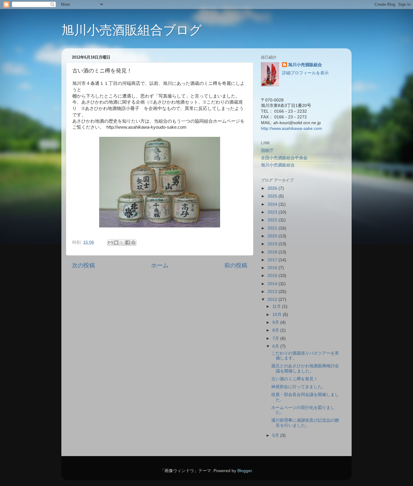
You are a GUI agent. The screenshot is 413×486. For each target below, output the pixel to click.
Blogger (244, 470)
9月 (276, 322)
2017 (273, 260)
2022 (273, 220)
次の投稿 (83, 265)
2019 (273, 244)
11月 (277, 306)
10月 (277, 314)
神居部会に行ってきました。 (298, 387)
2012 (273, 299)
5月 (276, 435)
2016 (273, 268)
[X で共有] (122, 243)
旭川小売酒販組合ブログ (131, 30)
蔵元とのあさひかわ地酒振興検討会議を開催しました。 (305, 368)
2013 (273, 291)
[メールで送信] (110, 243)
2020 (273, 236)
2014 (273, 284)
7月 (276, 338)
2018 (273, 252)
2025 (273, 196)
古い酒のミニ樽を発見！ (294, 379)
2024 (273, 204)
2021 (273, 228)
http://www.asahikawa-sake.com (291, 128)
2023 (273, 212)
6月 (276, 346)
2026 (273, 188)
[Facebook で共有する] (128, 243)
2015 (273, 275)
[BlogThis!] (116, 243)
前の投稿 (235, 265)
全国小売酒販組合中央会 (284, 158)
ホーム (159, 265)
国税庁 (267, 150)
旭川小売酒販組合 (305, 65)
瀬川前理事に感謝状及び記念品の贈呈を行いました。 (305, 422)
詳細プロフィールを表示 (305, 73)
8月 (276, 330)
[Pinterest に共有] (133, 243)
